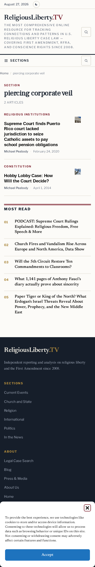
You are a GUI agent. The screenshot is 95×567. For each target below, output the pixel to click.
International (14, 419)
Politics (9, 428)
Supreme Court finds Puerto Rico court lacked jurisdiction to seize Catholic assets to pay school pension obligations (32, 134)
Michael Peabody (16, 151)
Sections (19, 60)
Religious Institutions (27, 114)
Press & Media (15, 478)
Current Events (16, 392)
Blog (7, 470)
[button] (87, 507)
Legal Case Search (18, 461)
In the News (13, 437)
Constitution (17, 166)
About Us (11, 487)
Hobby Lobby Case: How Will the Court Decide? (28, 178)
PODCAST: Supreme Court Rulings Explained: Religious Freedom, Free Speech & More (46, 226)
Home (4, 73)
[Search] (86, 32)
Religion (10, 410)
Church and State (18, 402)
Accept (47, 555)
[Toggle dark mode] (36, 4)
